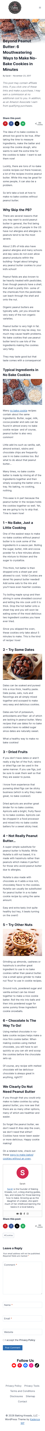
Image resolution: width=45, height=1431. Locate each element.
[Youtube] (17, 1214)
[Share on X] (17, 123)
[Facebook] (24, 1214)
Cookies (7, 36)
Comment (10, 1264)
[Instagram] (28, 1214)
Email (8, 1318)
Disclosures (16, 1396)
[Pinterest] (21, 1214)
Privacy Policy (27, 1340)
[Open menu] (40, 7)
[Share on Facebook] (11, 123)
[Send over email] (23, 123)
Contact (22, 1401)
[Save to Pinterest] (5, 123)
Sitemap (30, 1396)
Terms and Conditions (22, 1391)
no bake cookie (18, 410)
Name (8, 1305)
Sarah (8, 76)
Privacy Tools (31, 1385)
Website (8, 1332)
